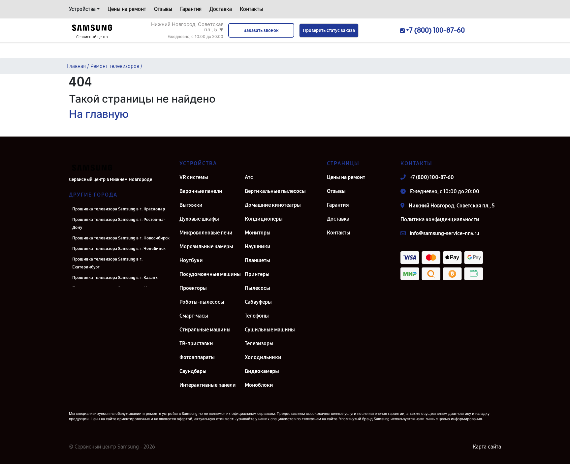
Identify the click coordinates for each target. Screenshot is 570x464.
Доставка (220, 9)
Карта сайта (487, 447)
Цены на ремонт (127, 9)
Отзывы (163, 9)
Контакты (251, 9)
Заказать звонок (261, 30)
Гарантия (191, 9)
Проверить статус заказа (329, 30)
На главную (99, 114)
